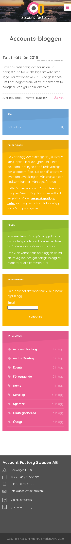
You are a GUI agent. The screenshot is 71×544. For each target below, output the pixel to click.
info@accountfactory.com (27, 491)
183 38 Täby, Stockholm (24, 477)
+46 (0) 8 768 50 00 (22, 484)
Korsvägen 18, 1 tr (21, 470)
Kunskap (41, 98)
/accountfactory (21, 499)
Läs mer (59, 97)
